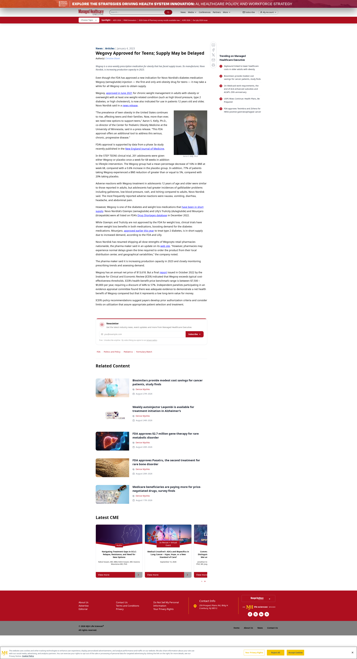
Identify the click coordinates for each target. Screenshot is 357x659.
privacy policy (152, 340)
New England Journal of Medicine (144, 148)
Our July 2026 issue (200, 20)
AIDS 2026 (117, 20)
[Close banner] (353, 4)
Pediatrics (128, 351)
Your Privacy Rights (163, 609)
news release (130, 105)
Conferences (205, 12)
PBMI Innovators (129, 20)
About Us (83, 602)
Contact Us (122, 602)
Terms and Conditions (127, 605)
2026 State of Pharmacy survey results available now (159, 20)
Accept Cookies (295, 652)
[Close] (352, 652)
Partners (217, 12)
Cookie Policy (28, 656)
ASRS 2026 (186, 20)
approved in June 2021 (119, 93)
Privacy (120, 609)
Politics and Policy (112, 351)
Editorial (83, 609)
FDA (98, 351)
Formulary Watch (144, 351)
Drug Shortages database (152, 215)
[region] (178, 653)
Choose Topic (87, 20)
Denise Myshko (143, 389)
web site (165, 246)
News (183, 12)
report (163, 272)
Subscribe (193, 334)
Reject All (275, 652)
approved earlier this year (139, 230)
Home (236, 628)
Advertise (84, 605)
